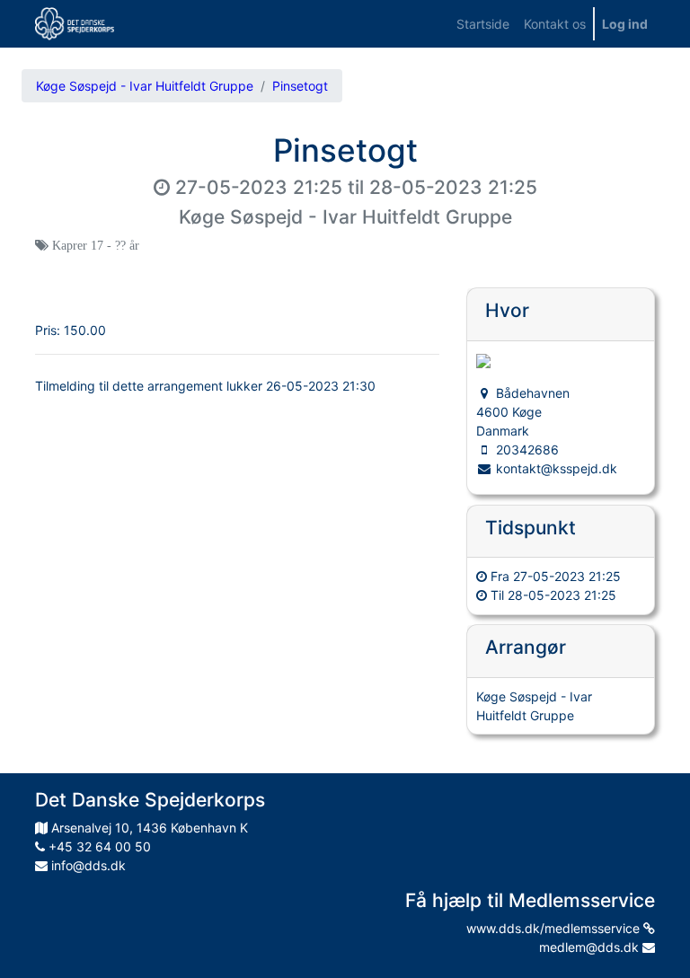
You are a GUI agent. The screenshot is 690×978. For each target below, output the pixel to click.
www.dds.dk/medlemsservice (554, 928)
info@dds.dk (87, 865)
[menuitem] (483, 23)
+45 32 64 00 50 (98, 846)
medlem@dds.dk (590, 947)
